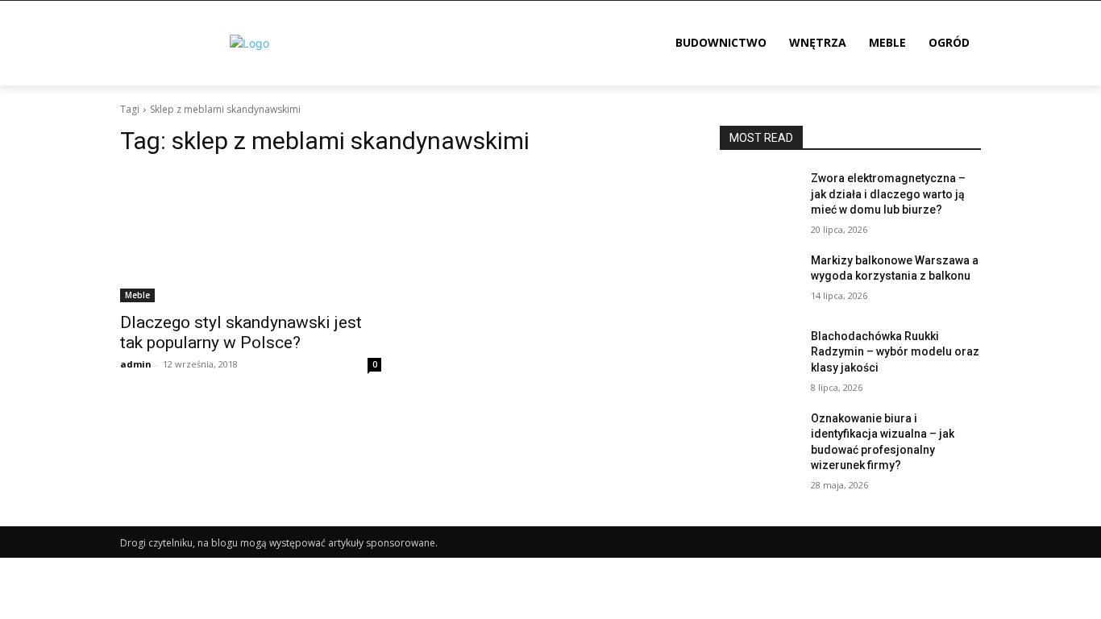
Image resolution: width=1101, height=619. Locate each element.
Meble (137, 295)
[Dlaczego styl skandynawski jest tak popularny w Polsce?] (250, 237)
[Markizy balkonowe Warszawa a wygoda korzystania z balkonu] (759, 280)
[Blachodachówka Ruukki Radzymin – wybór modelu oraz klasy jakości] (759, 356)
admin (136, 364)
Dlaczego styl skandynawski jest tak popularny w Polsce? (241, 332)
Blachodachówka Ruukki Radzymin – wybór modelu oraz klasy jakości (895, 352)
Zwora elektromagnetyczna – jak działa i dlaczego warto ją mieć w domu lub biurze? (888, 194)
